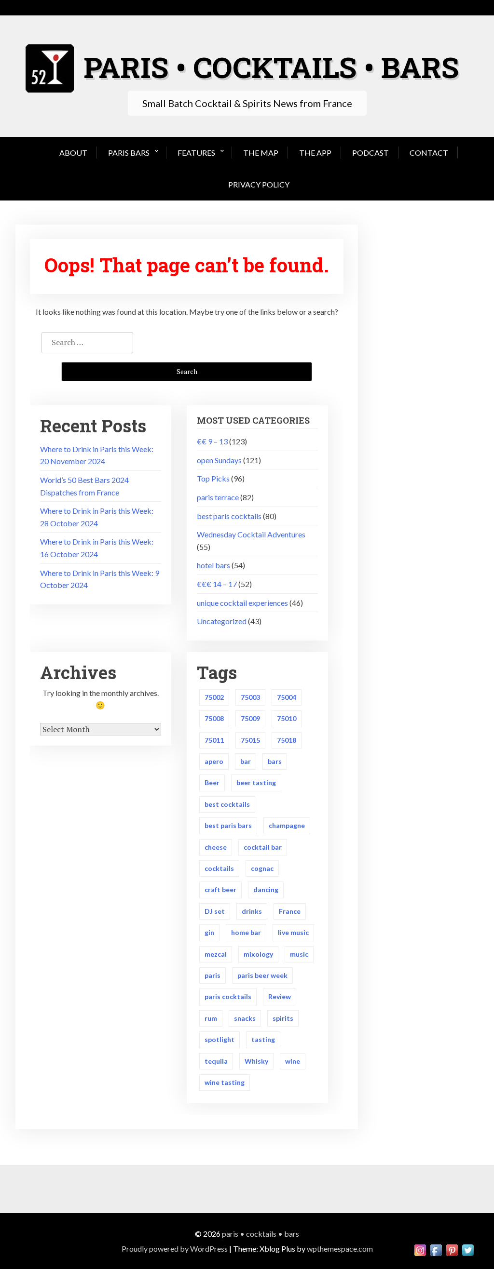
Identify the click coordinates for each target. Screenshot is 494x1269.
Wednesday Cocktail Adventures (251, 534)
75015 (250, 740)
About (73, 152)
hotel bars (213, 565)
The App (315, 152)
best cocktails (227, 804)
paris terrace (218, 497)
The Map (260, 152)
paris (212, 975)
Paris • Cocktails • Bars (260, 1233)
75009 (250, 718)
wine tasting (225, 1082)
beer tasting (256, 782)
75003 (250, 697)
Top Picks (213, 478)
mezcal (216, 954)
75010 (286, 718)
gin (209, 932)
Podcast (370, 152)
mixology (258, 954)
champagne (287, 825)
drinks (252, 911)
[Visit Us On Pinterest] (452, 1249)
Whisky (256, 1061)
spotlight (219, 1039)
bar (245, 761)
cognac (262, 868)
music (299, 954)
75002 (214, 697)
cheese (216, 847)
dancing (265, 889)
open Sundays (219, 460)
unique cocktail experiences (242, 602)
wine (292, 1061)
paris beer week (262, 975)
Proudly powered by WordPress (175, 1248)
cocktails (219, 868)
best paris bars (228, 825)
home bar (246, 932)
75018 (286, 740)
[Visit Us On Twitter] (468, 1249)
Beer (212, 782)
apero (214, 761)
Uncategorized (222, 621)
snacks (245, 1018)
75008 (214, 718)
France (290, 911)
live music (293, 932)
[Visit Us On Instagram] (420, 1249)
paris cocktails (228, 996)
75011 (214, 740)
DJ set (215, 911)
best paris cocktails (229, 516)
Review (279, 996)
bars (275, 761)
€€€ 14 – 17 (217, 583)
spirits (283, 1018)
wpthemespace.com (340, 1248)
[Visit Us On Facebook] (436, 1249)
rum (211, 1018)
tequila (216, 1061)
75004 (286, 697)
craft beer (220, 889)
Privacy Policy (258, 184)
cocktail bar (263, 847)
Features (196, 152)
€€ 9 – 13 (212, 441)
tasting (263, 1039)
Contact (429, 152)
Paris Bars (129, 152)
